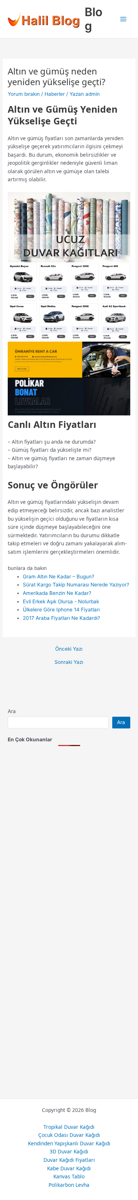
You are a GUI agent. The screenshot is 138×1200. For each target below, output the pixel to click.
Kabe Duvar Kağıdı (69, 1168)
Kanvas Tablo (69, 1176)
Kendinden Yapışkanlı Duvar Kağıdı (69, 1143)
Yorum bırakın (24, 94)
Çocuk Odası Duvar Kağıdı (69, 1134)
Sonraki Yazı (68, 662)
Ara (12, 711)
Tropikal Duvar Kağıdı (69, 1126)
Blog (93, 19)
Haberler (55, 94)
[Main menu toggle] (123, 19)
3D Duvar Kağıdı (69, 1151)
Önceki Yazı (68, 649)
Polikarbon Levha (69, 1184)
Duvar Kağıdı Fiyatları (69, 1159)
